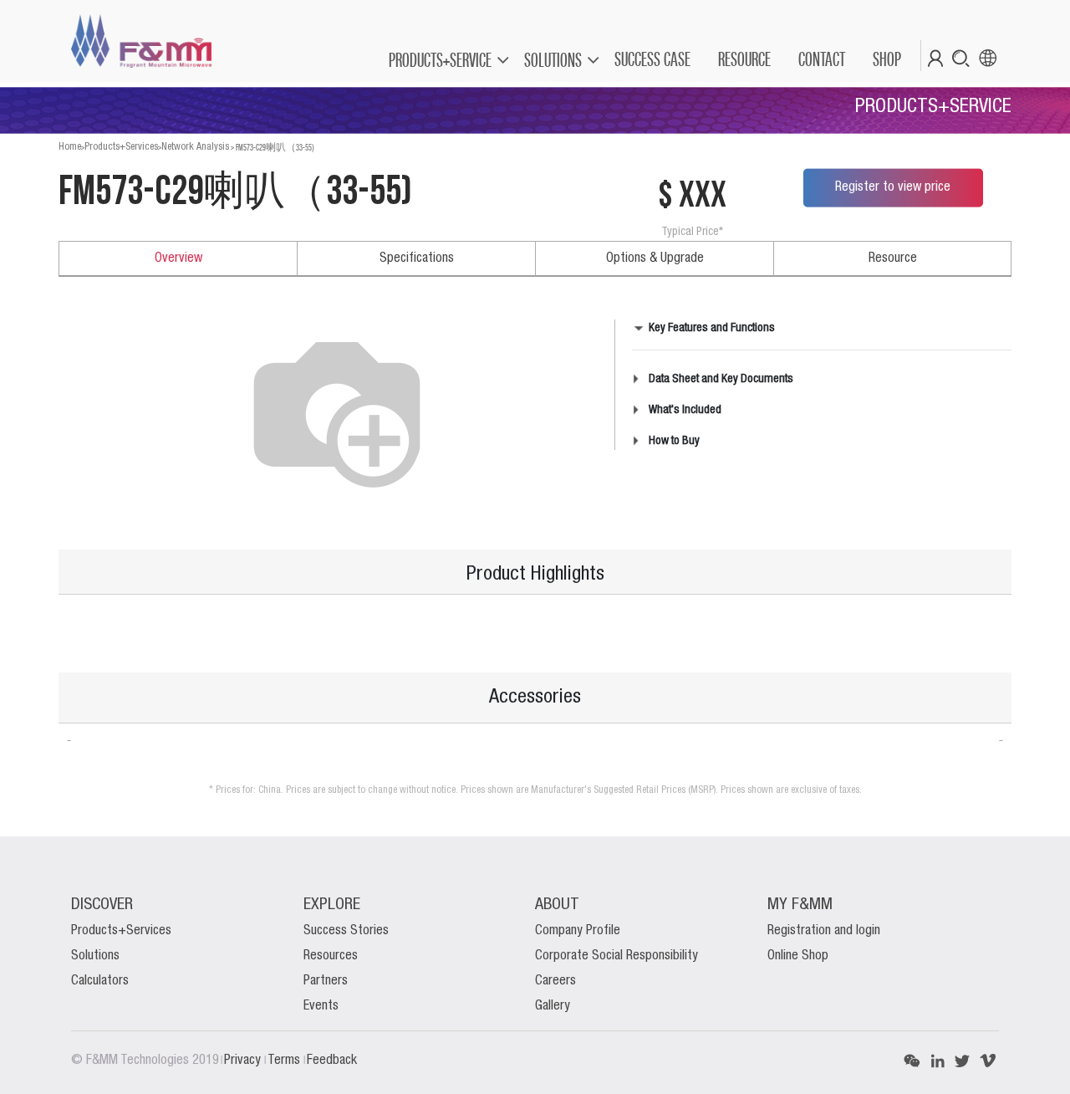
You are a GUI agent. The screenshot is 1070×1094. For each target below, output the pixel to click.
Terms (285, 1060)
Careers (555, 981)
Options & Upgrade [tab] (655, 258)
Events (321, 1006)
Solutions (95, 956)
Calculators (100, 981)
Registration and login (823, 931)
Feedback (332, 1060)
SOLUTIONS (553, 60)
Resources (330, 956)
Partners (325, 981)
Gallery (552, 1006)
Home (70, 146)
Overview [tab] (178, 258)
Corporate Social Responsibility (616, 956)
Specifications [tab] (417, 258)
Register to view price (892, 187)
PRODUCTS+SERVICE (440, 60)
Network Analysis (195, 146)
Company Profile (577, 931)
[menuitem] (651, 59)
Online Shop (797, 956)
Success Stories (346, 931)
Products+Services (121, 146)
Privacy (244, 1060)
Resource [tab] (893, 258)
